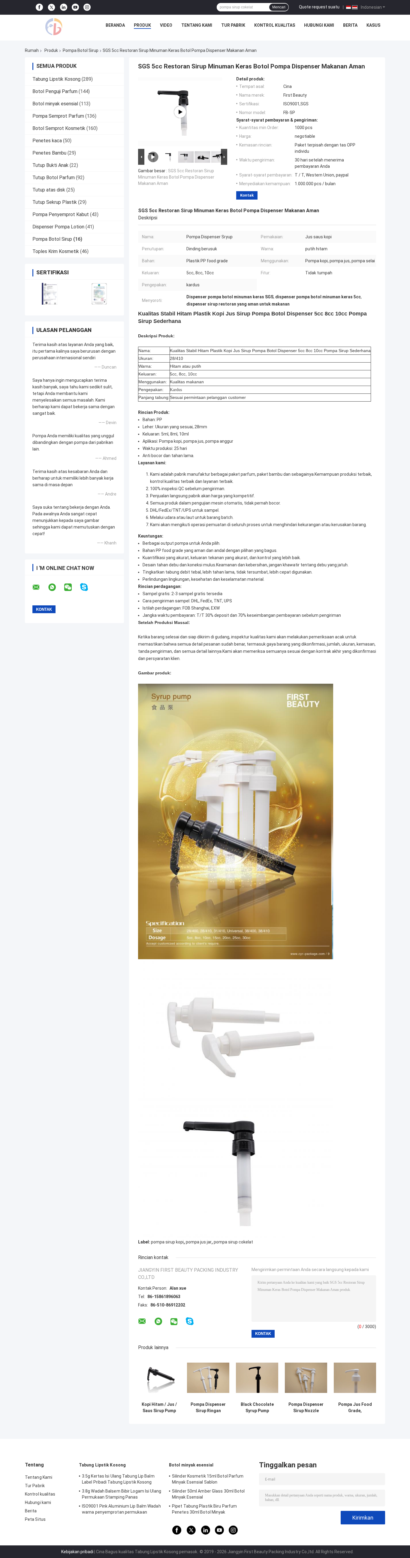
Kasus (373, 25)
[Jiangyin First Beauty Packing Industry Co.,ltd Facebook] (39, 7)
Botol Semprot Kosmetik (58, 128)
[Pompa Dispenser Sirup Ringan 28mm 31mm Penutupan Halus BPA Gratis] (208, 1378)
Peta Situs (35, 1519)
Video (166, 25)
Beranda (115, 25)
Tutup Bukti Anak (50, 165)
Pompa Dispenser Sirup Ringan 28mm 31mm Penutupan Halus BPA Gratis (208, 1407)
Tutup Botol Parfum (53, 177)
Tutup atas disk (48, 190)
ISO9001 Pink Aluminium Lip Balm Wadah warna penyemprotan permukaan (121, 1509)
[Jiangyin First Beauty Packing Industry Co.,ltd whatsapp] (55, 587)
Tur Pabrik (233, 25)
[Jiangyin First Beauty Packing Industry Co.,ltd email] (39, 587)
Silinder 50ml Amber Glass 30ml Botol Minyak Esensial (208, 1494)
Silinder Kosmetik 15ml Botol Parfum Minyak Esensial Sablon (208, 1479)
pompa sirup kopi (167, 1242)
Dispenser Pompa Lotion (58, 227)
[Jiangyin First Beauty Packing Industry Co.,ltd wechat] (71, 587)
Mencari (278, 7)
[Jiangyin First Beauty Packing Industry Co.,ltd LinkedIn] (63, 7)
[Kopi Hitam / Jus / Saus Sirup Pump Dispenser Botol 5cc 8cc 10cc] (159, 1378)
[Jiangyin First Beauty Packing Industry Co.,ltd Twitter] (51, 7)
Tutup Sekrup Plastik (54, 202)
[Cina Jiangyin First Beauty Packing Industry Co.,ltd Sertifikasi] (49, 294)
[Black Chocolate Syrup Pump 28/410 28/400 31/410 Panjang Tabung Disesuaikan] (257, 1378)
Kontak (247, 195)
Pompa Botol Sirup (80, 50)
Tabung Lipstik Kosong (56, 79)
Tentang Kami (196, 25)
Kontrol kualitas (274, 25)
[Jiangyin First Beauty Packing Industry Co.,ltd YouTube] (75, 7)
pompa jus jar (199, 1242)
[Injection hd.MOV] (180, 111)
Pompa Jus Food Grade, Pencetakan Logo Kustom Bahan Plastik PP (354, 1407)
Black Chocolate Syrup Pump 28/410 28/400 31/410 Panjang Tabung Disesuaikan (257, 1407)
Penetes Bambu (49, 153)
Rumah (32, 50)
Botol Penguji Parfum (54, 91)
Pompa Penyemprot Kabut (60, 214)
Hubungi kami (319, 25)
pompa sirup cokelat (233, 1242)
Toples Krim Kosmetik (55, 251)
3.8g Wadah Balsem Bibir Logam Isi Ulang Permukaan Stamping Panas (121, 1494)
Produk (142, 25)
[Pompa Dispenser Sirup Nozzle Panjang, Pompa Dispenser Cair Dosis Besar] (306, 1378)
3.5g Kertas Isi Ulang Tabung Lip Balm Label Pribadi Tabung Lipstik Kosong (118, 1479)
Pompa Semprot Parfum (58, 116)
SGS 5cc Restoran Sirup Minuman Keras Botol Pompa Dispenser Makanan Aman (176, 177)
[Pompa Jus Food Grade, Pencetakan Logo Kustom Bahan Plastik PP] (355, 1378)
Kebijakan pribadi (77, 1551)
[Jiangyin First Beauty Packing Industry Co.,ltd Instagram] (87, 7)
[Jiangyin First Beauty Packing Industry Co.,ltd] (54, 27)
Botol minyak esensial (55, 104)
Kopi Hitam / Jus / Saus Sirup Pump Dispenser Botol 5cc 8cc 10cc (159, 1407)
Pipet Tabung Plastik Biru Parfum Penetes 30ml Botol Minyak (204, 1509)
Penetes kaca (47, 140)
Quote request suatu (319, 7)
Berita (350, 25)
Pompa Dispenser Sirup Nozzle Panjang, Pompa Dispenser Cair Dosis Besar (306, 1407)
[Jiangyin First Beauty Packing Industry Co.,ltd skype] (87, 587)
